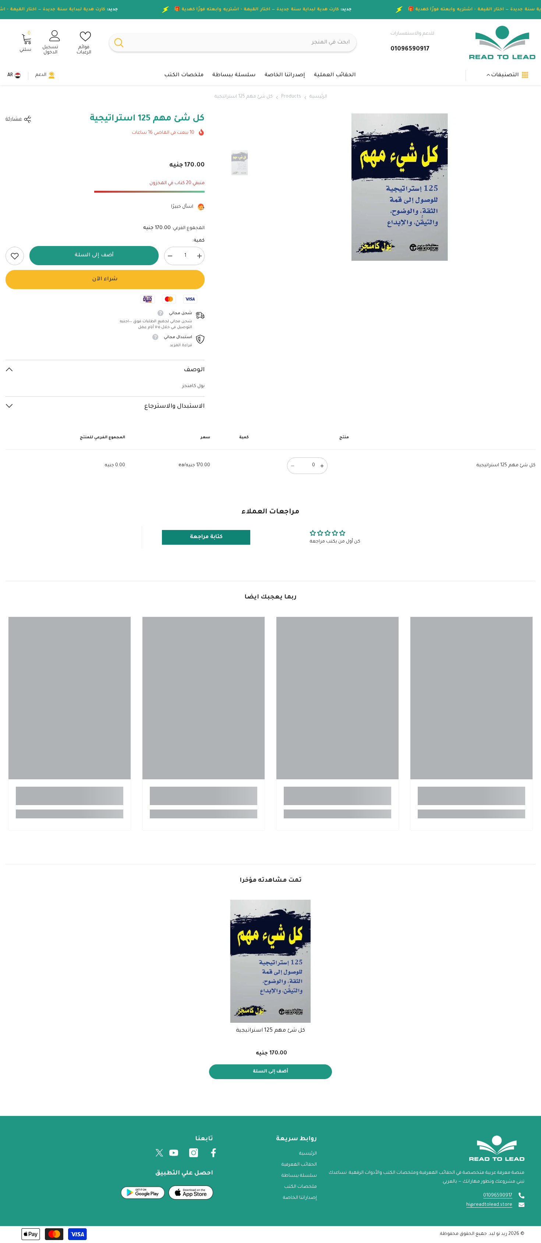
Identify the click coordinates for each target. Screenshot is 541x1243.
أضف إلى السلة (94, 256)
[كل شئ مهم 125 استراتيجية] (270, 961)
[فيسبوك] (213, 1152)
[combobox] (242, 43)
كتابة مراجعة (206, 537)
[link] (15, 256)
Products (291, 96)
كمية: (198, 240)
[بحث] (232, 43)
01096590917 (497, 1195)
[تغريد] (159, 1152)
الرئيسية (318, 96)
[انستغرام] (193, 1152)
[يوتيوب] (173, 1152)
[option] (399, 187)
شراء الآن (105, 279)
